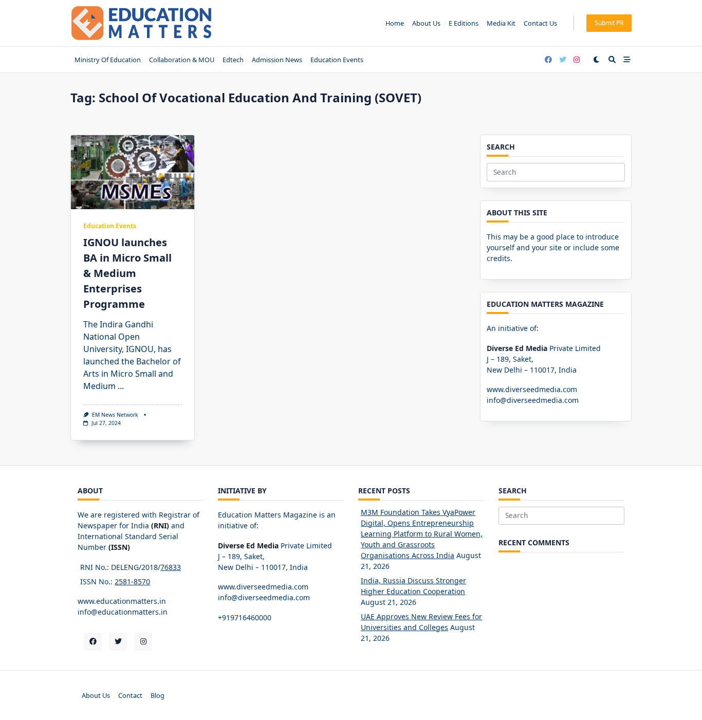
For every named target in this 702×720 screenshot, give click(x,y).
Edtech (233, 59)
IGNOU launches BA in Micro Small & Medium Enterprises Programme (127, 273)
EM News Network (115, 414)
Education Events (336, 59)
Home (394, 23)
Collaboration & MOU (181, 59)
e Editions (463, 23)
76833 (170, 567)
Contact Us (540, 23)
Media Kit (501, 23)
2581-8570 (132, 581)
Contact (130, 695)
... (121, 386)
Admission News (277, 59)
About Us (426, 23)
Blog (157, 695)
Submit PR (609, 23)
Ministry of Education (108, 59)
